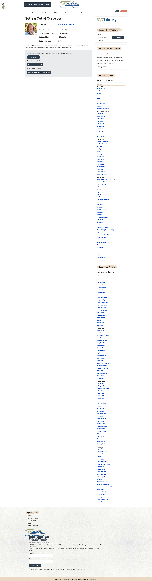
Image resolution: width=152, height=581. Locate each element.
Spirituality (100, 136)
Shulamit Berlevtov (103, 484)
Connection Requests (103, 199)
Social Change (101, 174)
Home (29, 515)
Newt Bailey (100, 439)
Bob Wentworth (102, 297)
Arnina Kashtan (101, 287)
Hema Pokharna (102, 348)
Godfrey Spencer (102, 340)
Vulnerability (101, 257)
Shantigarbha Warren (103, 482)
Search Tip (100, 40)
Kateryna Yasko (102, 386)
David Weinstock (102, 310)
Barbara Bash (101, 292)
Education (100, 146)
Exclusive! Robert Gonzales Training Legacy (109, 57)
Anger (99, 192)
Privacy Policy (31, 520)
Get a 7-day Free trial (35, 65)
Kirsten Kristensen (102, 401)
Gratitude (100, 129)
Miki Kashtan (101, 434)
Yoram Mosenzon (102, 499)
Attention (100, 113)
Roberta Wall (101, 466)
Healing (99, 154)
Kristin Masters (101, 403)
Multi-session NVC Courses (105, 63)
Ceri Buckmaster (102, 305)
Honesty (99, 106)
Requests (100, 96)
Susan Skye (100, 489)
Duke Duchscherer (102, 315)
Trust (98, 252)
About (77, 13)
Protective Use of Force (104, 235)
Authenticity (101, 116)
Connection (100, 121)
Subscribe (35, 565)
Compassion (100, 119)
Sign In (117, 11)
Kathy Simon (101, 391)
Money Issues (101, 164)
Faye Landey (100, 325)
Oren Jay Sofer (101, 444)
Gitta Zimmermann (103, 338)
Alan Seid (100, 280)
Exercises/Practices (103, 108)
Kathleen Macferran (103, 388)
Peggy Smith (101, 449)
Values (99, 255)
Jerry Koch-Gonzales (103, 363)
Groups (99, 151)
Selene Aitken (101, 479)
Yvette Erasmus (102, 502)
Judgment (100, 220)
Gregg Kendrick (102, 345)
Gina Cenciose (101, 333)
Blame (99, 194)
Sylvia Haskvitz (101, 494)
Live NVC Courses (56, 13)
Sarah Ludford (101, 474)
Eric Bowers (100, 323)
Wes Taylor (100, 497)
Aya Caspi (100, 290)
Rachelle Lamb (101, 454)
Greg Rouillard (101, 343)
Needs (99, 93)
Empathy (99, 101)
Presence (99, 134)
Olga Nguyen (101, 441)
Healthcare (100, 156)
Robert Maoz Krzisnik (103, 464)
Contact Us (123, 11)
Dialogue (99, 204)
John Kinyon (100, 376)
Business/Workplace (103, 141)
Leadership (100, 159)
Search (99, 35)
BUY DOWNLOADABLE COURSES (39, 4)
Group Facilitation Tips (104, 182)
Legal (29, 523)
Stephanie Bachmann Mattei (106, 487)
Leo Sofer (100, 406)
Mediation (100, 161)
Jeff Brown (100, 360)
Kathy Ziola (100, 393)
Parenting (100, 169)
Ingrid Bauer (100, 353)
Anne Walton (101, 285)
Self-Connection (102, 242)
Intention (100, 131)
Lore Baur (100, 416)
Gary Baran (100, 330)
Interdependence (102, 217)
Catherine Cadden (102, 302)
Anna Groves (101, 282)
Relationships (101, 172)
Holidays (99, 214)
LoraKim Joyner (101, 413)
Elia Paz (99, 320)
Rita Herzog (100, 459)
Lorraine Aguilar (102, 418)
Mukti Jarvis (100, 436)
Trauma (99, 250)
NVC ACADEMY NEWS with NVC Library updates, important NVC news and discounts (55, 543)
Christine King (101, 307)
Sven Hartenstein (102, 492)
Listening (100, 222)
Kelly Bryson (100, 398)
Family (99, 149)
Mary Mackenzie (66, 23)
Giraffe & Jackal (101, 209)
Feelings (99, 91)
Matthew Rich (101, 429)
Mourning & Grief (102, 227)
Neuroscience (101, 166)
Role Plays (100, 187)
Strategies (100, 247)
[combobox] (105, 37)
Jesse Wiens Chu (102, 365)
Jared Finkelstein (102, 355)
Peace (98, 232)
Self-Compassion (102, 240)
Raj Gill (99, 456)
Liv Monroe (100, 411)
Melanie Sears (101, 431)
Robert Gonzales (102, 461)
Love (98, 225)
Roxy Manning (101, 472)
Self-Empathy (101, 103)
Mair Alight (100, 421)
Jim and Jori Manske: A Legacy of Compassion (110, 60)
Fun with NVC (101, 207)
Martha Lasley (101, 424)
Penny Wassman (102, 451)
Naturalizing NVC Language (106, 230)
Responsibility (101, 237)
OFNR (98, 98)
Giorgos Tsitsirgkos (103, 335)
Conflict (99, 197)
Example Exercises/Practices (106, 179)
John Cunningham (102, 373)
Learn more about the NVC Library (39, 72)
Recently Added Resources (105, 54)
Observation (101, 88)
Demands (100, 202)
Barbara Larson (101, 295)
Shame (99, 245)
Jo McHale (100, 371)
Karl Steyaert (101, 383)
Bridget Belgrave (102, 300)
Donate (83, 13)
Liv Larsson (100, 408)
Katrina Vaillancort (103, 396)
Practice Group (101, 184)
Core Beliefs (100, 124)
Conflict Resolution (103, 144)
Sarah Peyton (101, 477)
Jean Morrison (101, 358)
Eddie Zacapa (101, 318)
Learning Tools (101, 67)
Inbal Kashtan (101, 350)
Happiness (100, 212)
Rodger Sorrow (101, 469)
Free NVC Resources (33, 525)
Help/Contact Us (32, 518)
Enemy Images (101, 126)
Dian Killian (100, 312)
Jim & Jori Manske (102, 368)
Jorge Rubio (100, 378)
